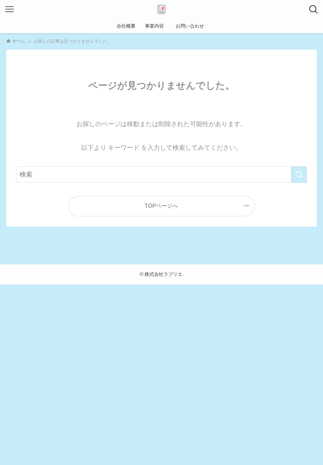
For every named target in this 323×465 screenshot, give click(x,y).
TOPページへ (161, 206)
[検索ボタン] (313, 9)
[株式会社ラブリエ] (161, 9)
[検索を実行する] (299, 174)
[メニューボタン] (9, 9)
